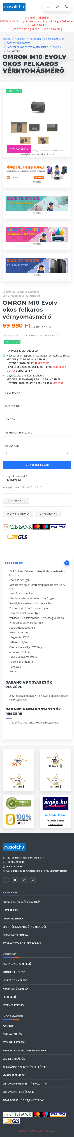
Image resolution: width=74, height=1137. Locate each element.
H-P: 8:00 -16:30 (14, 866)
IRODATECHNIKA (13, 918)
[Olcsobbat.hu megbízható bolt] (18, 819)
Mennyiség (12, 446)
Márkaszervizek (14, 1075)
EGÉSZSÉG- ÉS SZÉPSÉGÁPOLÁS (47, 39)
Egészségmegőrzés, (28, 291)
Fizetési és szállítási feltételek (24, 1050)
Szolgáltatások (14, 1042)
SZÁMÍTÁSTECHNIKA (15, 935)
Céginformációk (14, 1058)
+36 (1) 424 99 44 (15, 862)
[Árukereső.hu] (55, 816)
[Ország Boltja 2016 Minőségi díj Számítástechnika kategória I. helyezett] (55, 780)
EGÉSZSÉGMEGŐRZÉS (19, 43)
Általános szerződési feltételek (25, 1067)
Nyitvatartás (12, 1034)
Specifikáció (17, 500)
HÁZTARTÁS (10, 910)
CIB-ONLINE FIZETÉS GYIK (18, 1091)
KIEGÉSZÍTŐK (12, 406)
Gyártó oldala (19, 513)
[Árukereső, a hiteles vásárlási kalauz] (18, 803)
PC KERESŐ (9, 997)
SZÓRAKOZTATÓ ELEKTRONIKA (22, 943)
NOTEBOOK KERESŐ (15, 980)
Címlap (7, 39)
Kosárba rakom (38, 465)
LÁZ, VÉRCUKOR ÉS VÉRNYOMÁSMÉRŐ (27, 47)
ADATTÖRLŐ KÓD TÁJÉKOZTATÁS (23, 1100)
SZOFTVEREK (12, 392)
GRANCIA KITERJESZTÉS (18, 432)
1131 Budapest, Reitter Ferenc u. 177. (25, 857)
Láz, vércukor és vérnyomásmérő (21, 295)
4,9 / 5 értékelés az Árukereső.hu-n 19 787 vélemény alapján (36, 870)
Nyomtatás (49, 513)
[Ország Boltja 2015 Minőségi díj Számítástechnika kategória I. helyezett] (18, 780)
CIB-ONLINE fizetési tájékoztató (25, 1083)
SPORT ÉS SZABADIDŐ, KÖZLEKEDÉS (25, 926)
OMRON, (11, 291)
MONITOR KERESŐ (14, 972)
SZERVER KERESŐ (13, 1005)
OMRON (57, 47)
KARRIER (8, 1025)
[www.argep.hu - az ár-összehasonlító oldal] (55, 803)
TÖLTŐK (10, 419)
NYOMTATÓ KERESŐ (15, 988)
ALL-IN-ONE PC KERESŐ (17, 963)
